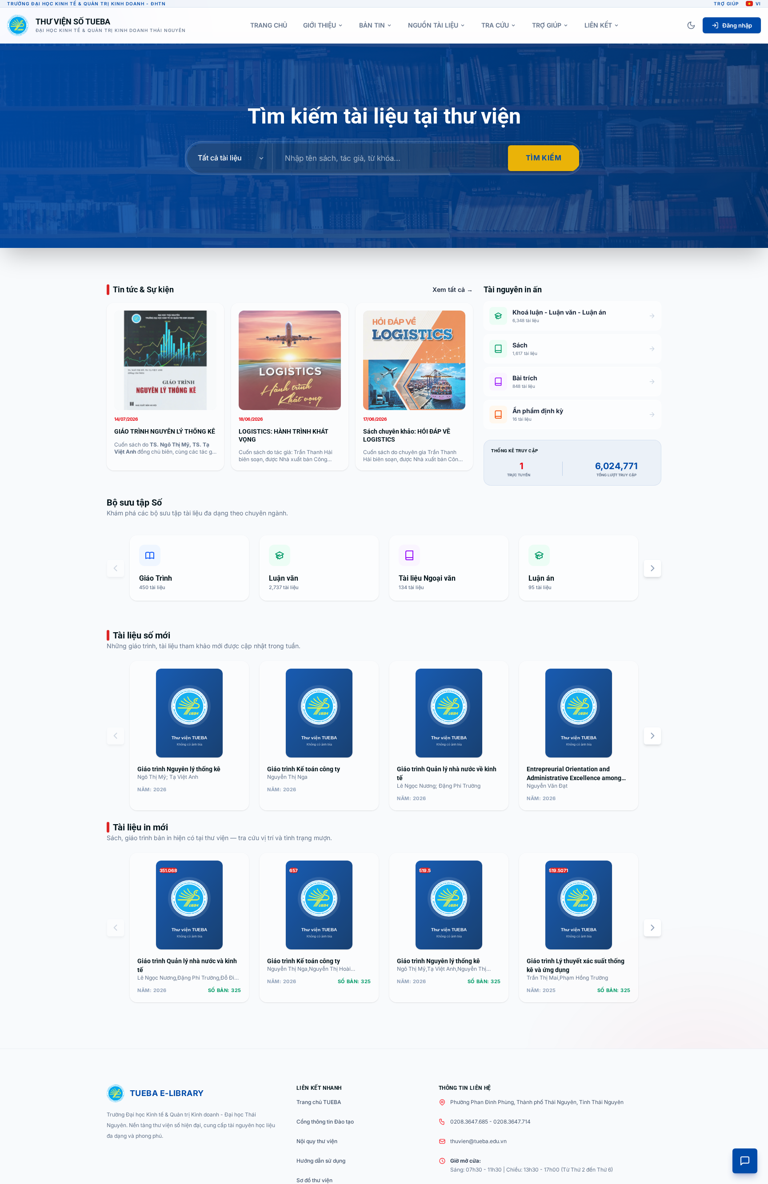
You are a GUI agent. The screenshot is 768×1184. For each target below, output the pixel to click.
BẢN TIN (372, 25)
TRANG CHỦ (268, 25)
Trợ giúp (726, 3)
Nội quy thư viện (316, 1141)
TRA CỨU (495, 25)
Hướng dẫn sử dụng (320, 1160)
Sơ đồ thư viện (314, 1180)
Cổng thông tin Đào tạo (325, 1121)
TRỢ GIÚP (546, 25)
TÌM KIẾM (543, 157)
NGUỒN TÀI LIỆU (433, 25)
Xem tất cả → (452, 289)
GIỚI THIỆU (319, 25)
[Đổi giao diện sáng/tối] (691, 25)
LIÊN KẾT (598, 25)
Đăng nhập (737, 25)
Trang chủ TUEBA (318, 1102)
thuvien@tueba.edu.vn (478, 1141)
